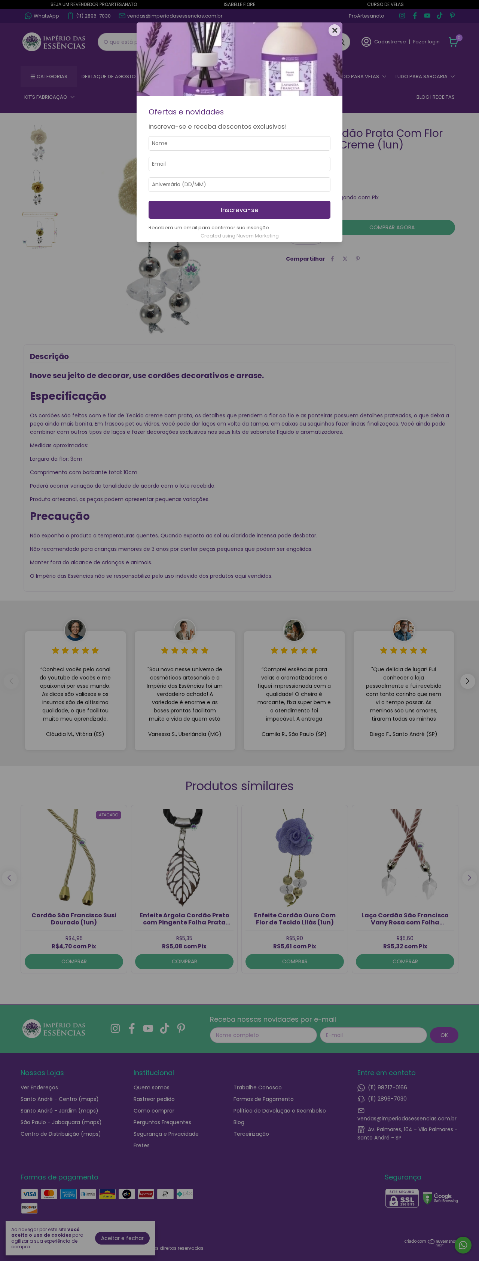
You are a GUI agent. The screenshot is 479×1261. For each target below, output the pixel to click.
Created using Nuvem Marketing (240, 236)
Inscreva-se (240, 209)
